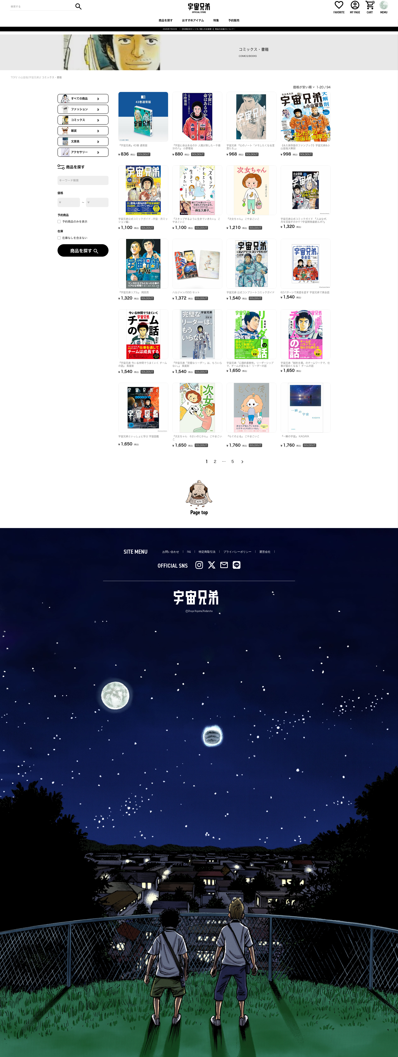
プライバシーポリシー (237, 552)
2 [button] (215, 461)
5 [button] (232, 461)
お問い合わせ (170, 552)
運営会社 (265, 552)
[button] (242, 461)
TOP (13, 77)
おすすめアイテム (193, 20)
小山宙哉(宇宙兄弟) (29, 77)
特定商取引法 (207, 552)
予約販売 (233, 20)
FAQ (189, 552)
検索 (78, 6)
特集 (216, 20)
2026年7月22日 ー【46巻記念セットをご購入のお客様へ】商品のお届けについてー (199, 29)
